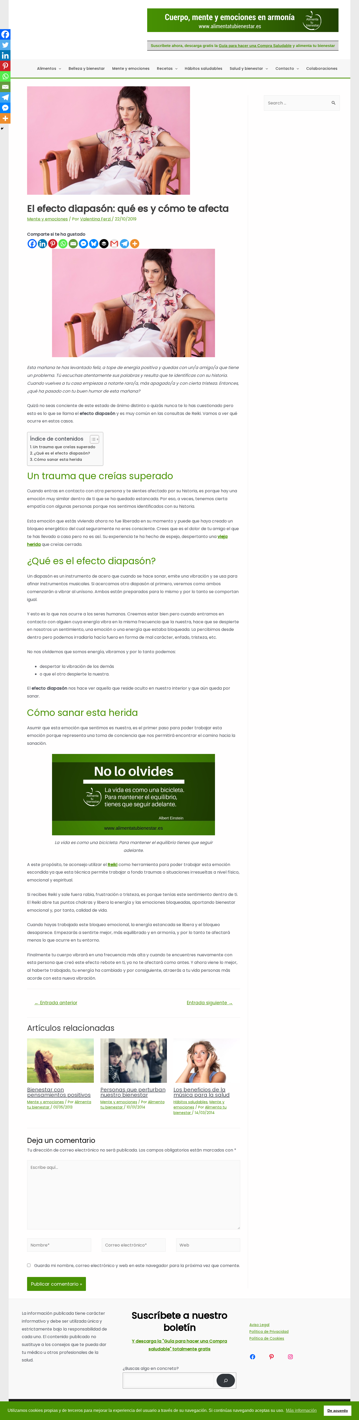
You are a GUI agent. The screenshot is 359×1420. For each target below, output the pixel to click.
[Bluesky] (93, 243)
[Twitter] (5, 45)
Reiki (112, 865)
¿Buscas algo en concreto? (151, 1368)
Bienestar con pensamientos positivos (59, 1092)
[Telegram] (124, 243)
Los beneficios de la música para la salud (201, 1092)
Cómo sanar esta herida (58, 459)
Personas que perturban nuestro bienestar (133, 1092)
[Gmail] (114, 243)
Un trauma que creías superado (64, 447)
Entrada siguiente (210, 1003)
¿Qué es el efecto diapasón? (62, 453)
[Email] (73, 243)
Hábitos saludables (190, 1102)
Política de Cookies (266, 1338)
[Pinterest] (52, 243)
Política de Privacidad (269, 1331)
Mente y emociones (47, 219)
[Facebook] (32, 243)
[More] (134, 243)
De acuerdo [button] (337, 1410)
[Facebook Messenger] (83, 243)
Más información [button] (301, 1410)
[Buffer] (104, 243)
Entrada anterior (55, 1003)
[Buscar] (226, 1380)
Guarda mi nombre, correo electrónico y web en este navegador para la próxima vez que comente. (137, 1266)
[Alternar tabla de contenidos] (92, 439)
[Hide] (2, 128)
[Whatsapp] (63, 243)
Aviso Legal (259, 1324)
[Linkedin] (42, 243)
